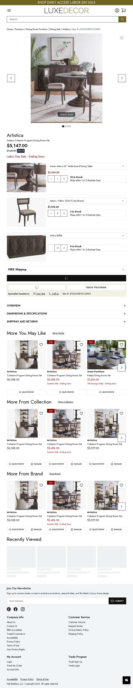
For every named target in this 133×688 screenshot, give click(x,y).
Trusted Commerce (16, 633)
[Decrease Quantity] (51, 178)
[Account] (117, 10)
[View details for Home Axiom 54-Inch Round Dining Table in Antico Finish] (26, 177)
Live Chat (40, 293)
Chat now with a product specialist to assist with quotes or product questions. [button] (103, 672)
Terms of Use (13, 645)
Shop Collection (65, 402)
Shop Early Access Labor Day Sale (67, 2)
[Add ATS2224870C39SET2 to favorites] (121, 413)
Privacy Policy (13, 641)
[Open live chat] (126, 680)
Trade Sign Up (75, 661)
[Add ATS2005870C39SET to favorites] (121, 38)
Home (10, 29)
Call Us (55, 293)
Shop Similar (58, 333)
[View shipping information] (66, 269)
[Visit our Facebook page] (15, 609)
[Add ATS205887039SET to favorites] (81, 344)
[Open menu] (9, 10)
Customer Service (76, 622)
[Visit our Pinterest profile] (9, 609)
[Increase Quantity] (64, 178)
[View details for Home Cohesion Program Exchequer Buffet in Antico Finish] (26, 247)
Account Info (13, 669)
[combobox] (62, 19)
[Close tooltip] (128, 670)
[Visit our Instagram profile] (22, 609)
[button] (123, 10)
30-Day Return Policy (78, 630)
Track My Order (14, 665)
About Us (11, 622)
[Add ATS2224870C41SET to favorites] (41, 344)
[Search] (122, 19)
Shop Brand (54, 473)
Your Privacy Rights (16, 649)
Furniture (19, 29)
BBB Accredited (14, 630)
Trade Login (74, 665)
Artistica (66, 29)
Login (9, 661)
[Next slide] (122, 78)
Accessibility (12, 637)
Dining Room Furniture (36, 29)
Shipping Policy (75, 633)
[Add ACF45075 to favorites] (121, 344)
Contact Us (12, 626)
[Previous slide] (11, 78)
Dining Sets (55, 29)
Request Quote (75, 626)
